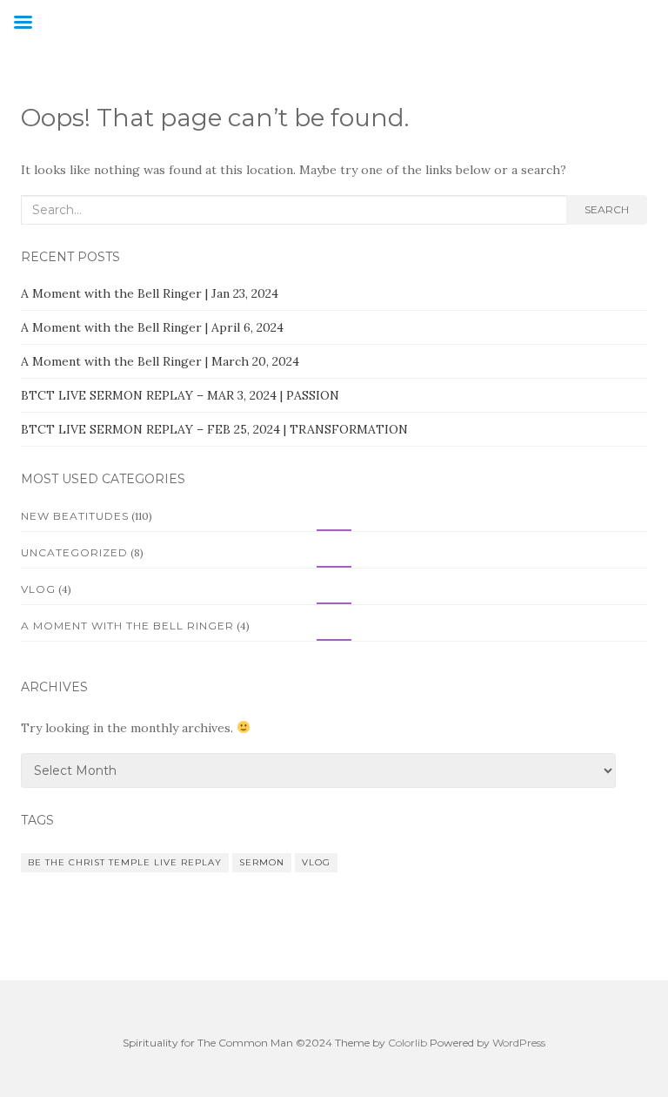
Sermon (261, 862)
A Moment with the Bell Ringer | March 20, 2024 (160, 361)
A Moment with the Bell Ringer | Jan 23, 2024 (149, 293)
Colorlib (407, 1042)
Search (606, 209)
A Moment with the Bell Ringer (127, 625)
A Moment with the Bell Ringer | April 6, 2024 (152, 327)
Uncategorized (74, 552)
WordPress (518, 1042)
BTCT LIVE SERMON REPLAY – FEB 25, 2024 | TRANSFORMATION (214, 429)
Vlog (38, 589)
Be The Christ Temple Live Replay (125, 862)
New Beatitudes (75, 515)
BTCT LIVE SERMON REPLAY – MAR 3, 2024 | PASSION (180, 395)
